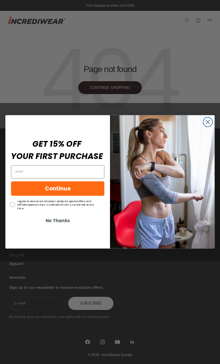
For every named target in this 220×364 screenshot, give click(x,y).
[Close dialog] (208, 122)
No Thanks (58, 221)
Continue (57, 188)
